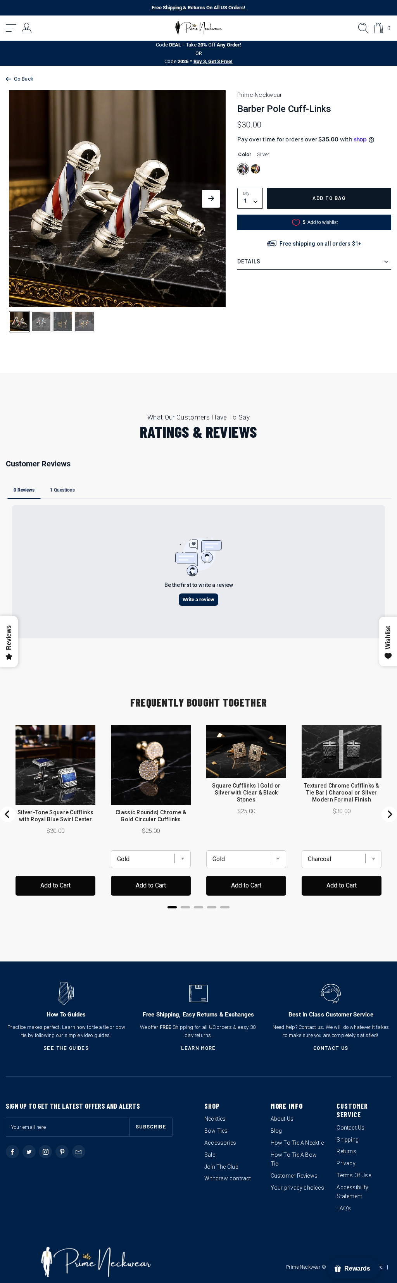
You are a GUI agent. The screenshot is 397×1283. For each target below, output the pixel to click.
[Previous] (8, 814)
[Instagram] (45, 1151)
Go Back (23, 79)
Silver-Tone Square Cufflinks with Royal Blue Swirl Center (55, 815)
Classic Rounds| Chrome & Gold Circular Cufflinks (151, 815)
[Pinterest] (62, 1151)
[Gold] (255, 169)
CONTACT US (331, 1048)
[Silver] (243, 169)
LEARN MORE (198, 1048)
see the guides (66, 1048)
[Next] (389, 814)
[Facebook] (12, 1151)
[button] (11, 28)
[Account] (27, 28)
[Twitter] (29, 1151)
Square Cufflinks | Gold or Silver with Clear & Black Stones (246, 793)
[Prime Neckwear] (198, 27)
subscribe (151, 1126)
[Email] (78, 1151)
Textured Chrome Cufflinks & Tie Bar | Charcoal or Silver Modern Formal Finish (341, 793)
